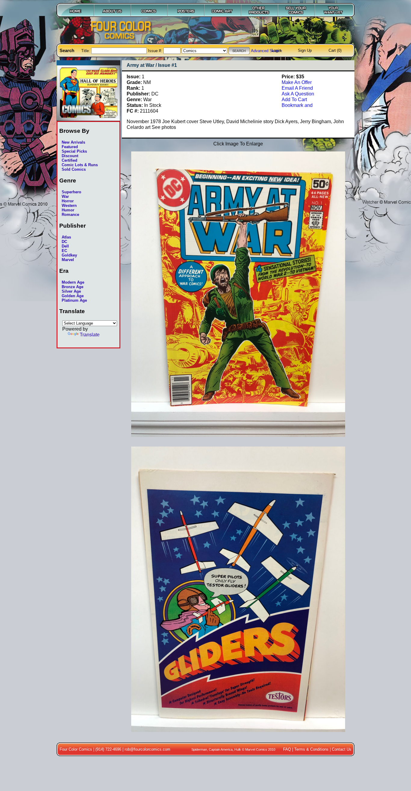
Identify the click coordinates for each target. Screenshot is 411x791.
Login (276, 50)
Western (69, 205)
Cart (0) (335, 50)
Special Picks (74, 151)
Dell (65, 246)
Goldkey (69, 255)
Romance (70, 214)
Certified (69, 160)
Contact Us (341, 749)
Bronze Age (72, 287)
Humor (68, 210)
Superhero (71, 192)
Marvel (68, 259)
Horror (68, 201)
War (65, 196)
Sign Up (305, 50)
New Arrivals (73, 142)
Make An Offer (297, 82)
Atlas (66, 237)
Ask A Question (298, 93)
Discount (70, 156)
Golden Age (73, 296)
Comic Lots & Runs (80, 165)
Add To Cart (294, 99)
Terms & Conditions (311, 749)
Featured (70, 147)
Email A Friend (297, 88)
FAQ (287, 749)
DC (64, 241)
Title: (86, 50)
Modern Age (73, 282)
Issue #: (155, 50)
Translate (90, 334)
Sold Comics (74, 169)
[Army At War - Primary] (238, 440)
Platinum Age (74, 300)
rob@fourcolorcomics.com (147, 749)
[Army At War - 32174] (238, 735)
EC (64, 250)
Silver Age (71, 291)
